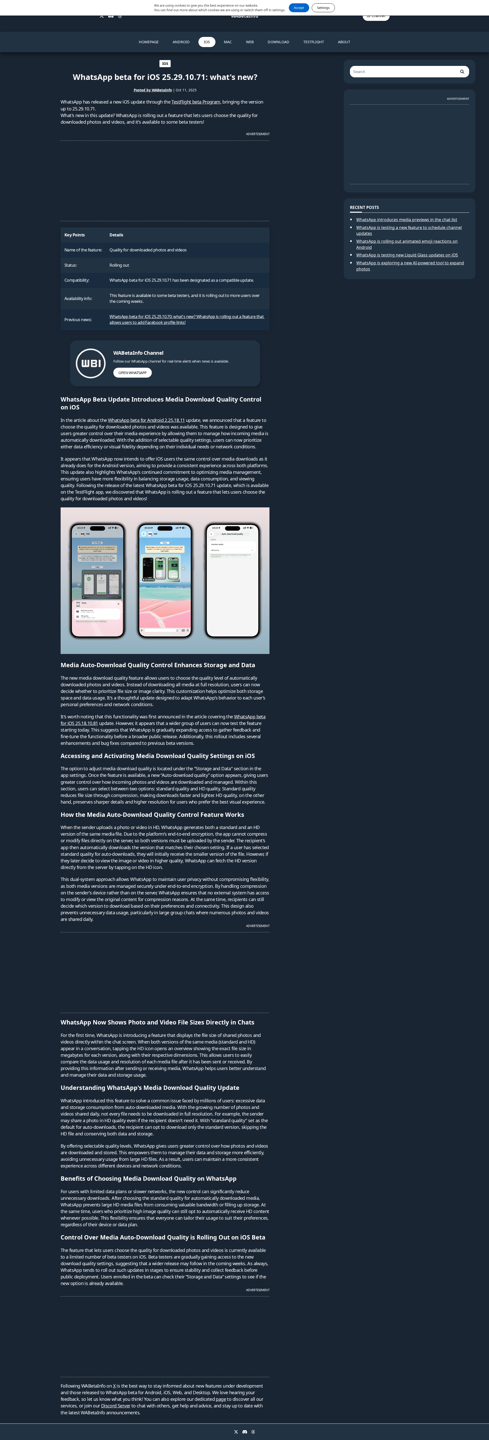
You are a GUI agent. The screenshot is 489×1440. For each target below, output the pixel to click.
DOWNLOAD (278, 41)
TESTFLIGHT (313, 41)
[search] (462, 71)
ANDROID (181, 41)
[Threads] (120, 16)
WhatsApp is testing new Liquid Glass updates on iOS (407, 255)
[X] (101, 16)
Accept (299, 8)
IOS (207, 41)
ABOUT (344, 41)
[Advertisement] (165, 178)
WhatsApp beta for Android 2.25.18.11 (146, 420)
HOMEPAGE (149, 41)
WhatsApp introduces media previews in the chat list (406, 219)
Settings (323, 8)
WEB (250, 41)
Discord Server (115, 1406)
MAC (228, 41)
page (221, 1399)
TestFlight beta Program (195, 102)
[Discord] (111, 16)
